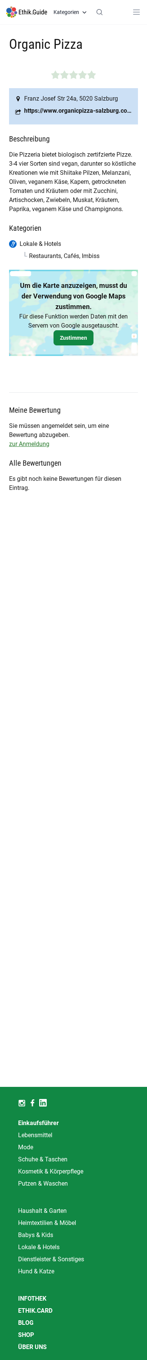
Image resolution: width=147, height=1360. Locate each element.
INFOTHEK (32, 1298)
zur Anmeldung (29, 444)
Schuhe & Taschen (42, 1159)
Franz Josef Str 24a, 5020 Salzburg (71, 98)
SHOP (26, 1334)
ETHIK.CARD (35, 1310)
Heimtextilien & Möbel (47, 1222)
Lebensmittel (35, 1135)
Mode (25, 1147)
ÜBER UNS (32, 1347)
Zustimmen (73, 338)
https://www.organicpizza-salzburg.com (78, 110)
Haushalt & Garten (42, 1210)
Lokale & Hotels (39, 1247)
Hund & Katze (36, 1271)
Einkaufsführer (38, 1123)
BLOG (26, 1322)
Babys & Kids (35, 1235)
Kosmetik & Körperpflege (50, 1171)
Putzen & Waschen (43, 1183)
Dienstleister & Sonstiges (51, 1259)
